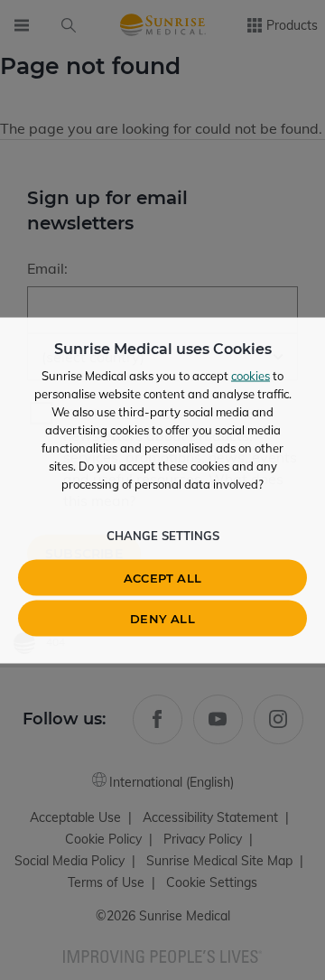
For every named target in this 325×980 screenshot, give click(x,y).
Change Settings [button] (163, 534)
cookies (250, 375)
